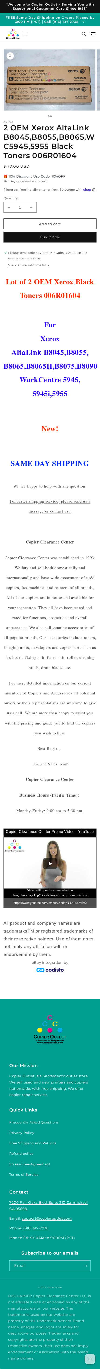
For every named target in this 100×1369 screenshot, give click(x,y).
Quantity (10, 198)
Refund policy (21, 1153)
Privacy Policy (21, 1133)
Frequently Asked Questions (34, 1122)
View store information (28, 265)
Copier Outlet (54, 1287)
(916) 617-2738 (36, 1228)
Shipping (9, 181)
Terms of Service (24, 1175)
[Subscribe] (85, 1265)
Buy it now (50, 237)
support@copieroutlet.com (47, 1218)
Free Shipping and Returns (32, 1143)
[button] (25, 34)
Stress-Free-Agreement (29, 1164)
